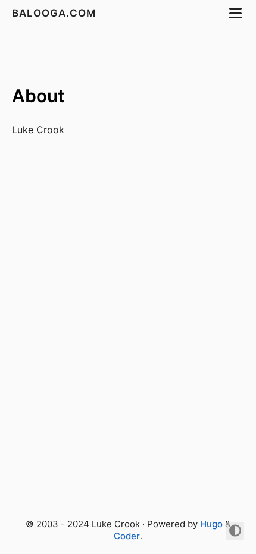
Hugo (211, 524)
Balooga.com (55, 13)
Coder (127, 536)
